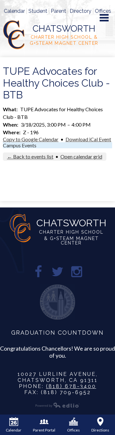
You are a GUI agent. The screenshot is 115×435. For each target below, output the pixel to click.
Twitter (57, 271)
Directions (100, 430)
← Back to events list (30, 156)
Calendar (14, 11)
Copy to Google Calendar (30, 139)
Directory (80, 11)
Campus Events (19, 145)
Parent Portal (44, 430)
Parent (58, 11)
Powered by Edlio (57, 405)
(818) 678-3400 (71, 386)
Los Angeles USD (57, 302)
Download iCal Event (88, 139)
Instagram (76, 271)
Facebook (38, 271)
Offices (103, 11)
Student (37, 11)
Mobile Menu (104, 17)
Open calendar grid (81, 156)
